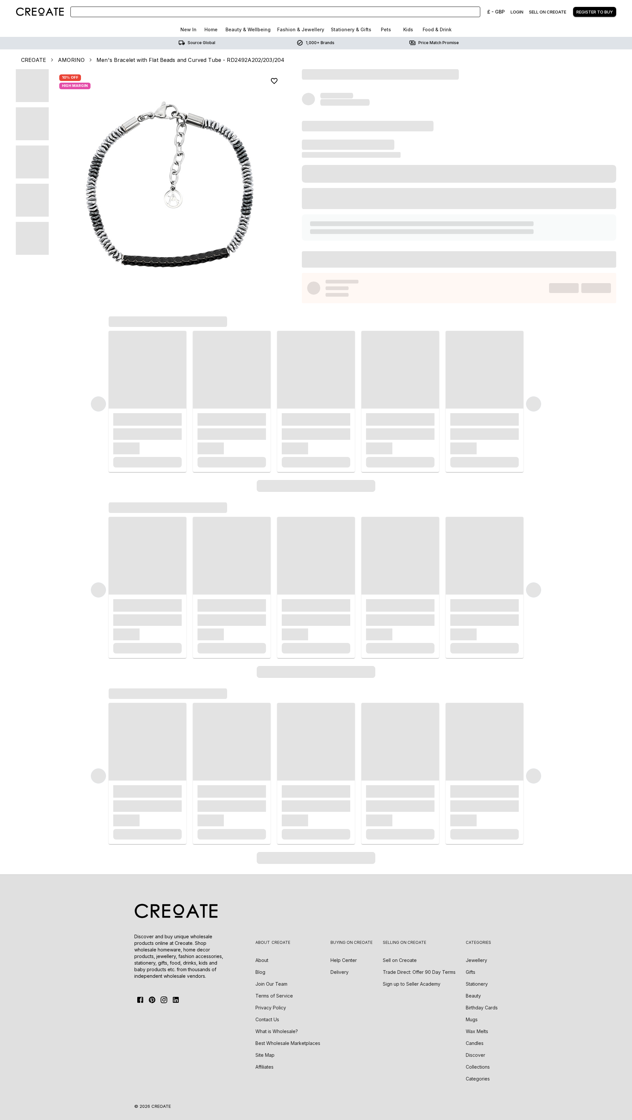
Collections (478, 1067)
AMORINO (71, 60)
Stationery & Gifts (351, 29)
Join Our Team (271, 984)
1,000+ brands (320, 42)
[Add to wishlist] (274, 81)
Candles (475, 1043)
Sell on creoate (547, 11)
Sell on (400, 960)
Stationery (477, 984)
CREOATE (33, 60)
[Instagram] (164, 1000)
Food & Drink (437, 29)
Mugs (472, 1019)
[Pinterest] (152, 1000)
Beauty (473, 996)
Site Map (265, 1055)
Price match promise (438, 42)
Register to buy (594, 11)
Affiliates (264, 1067)
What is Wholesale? (276, 1031)
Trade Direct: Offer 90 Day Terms (419, 972)
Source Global (201, 42)
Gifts (470, 972)
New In (188, 29)
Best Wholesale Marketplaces (287, 1043)
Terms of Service (274, 996)
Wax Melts (477, 1031)
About (261, 960)
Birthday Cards (482, 1007)
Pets (386, 29)
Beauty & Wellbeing (248, 29)
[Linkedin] (175, 1000)
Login (517, 11)
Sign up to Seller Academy (411, 984)
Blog (260, 972)
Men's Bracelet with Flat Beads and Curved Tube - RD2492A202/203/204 (190, 60)
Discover (475, 1055)
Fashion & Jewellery (300, 29)
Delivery (339, 972)
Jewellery (476, 960)
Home (211, 29)
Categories (478, 1078)
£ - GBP (496, 11)
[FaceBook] (140, 1000)
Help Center (343, 960)
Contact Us (267, 1019)
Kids (408, 29)
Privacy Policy (270, 1007)
